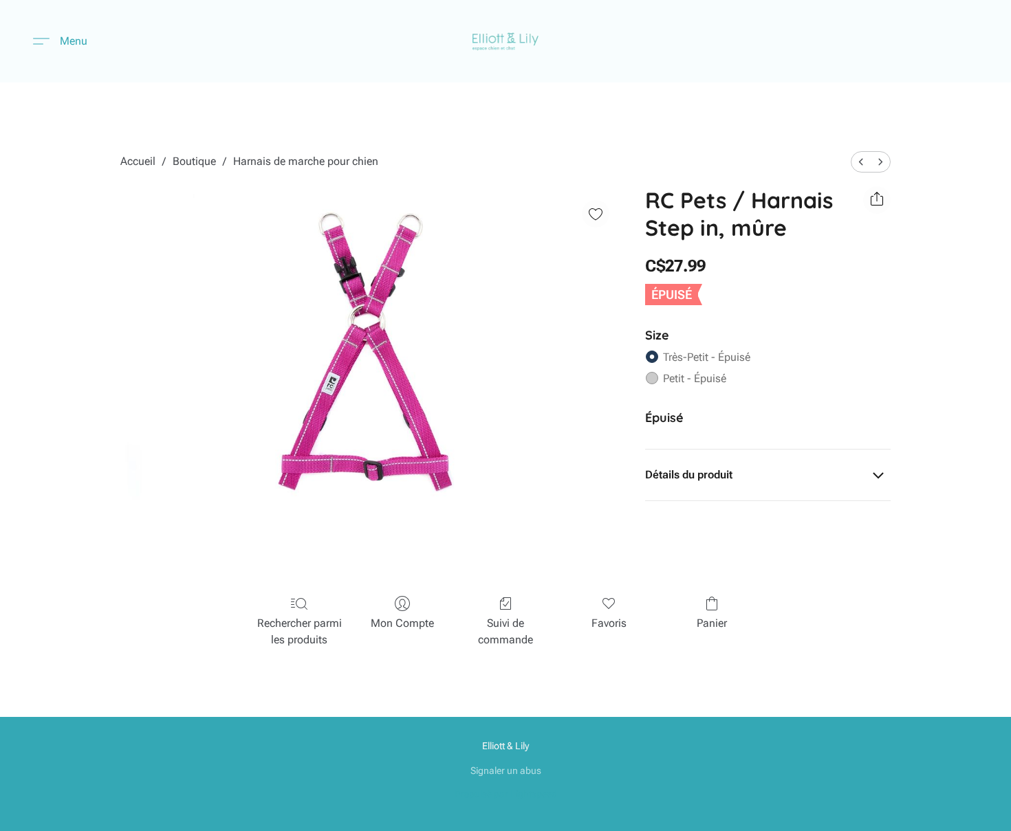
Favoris (609, 623)
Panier (712, 623)
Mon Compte (402, 623)
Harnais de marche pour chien (305, 161)
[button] (505, 41)
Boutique (194, 161)
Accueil (137, 161)
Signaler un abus (505, 770)
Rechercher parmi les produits (299, 631)
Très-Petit (706, 357)
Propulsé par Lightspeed (506, 793)
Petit (694, 378)
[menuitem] (861, 162)
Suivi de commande (505, 631)
